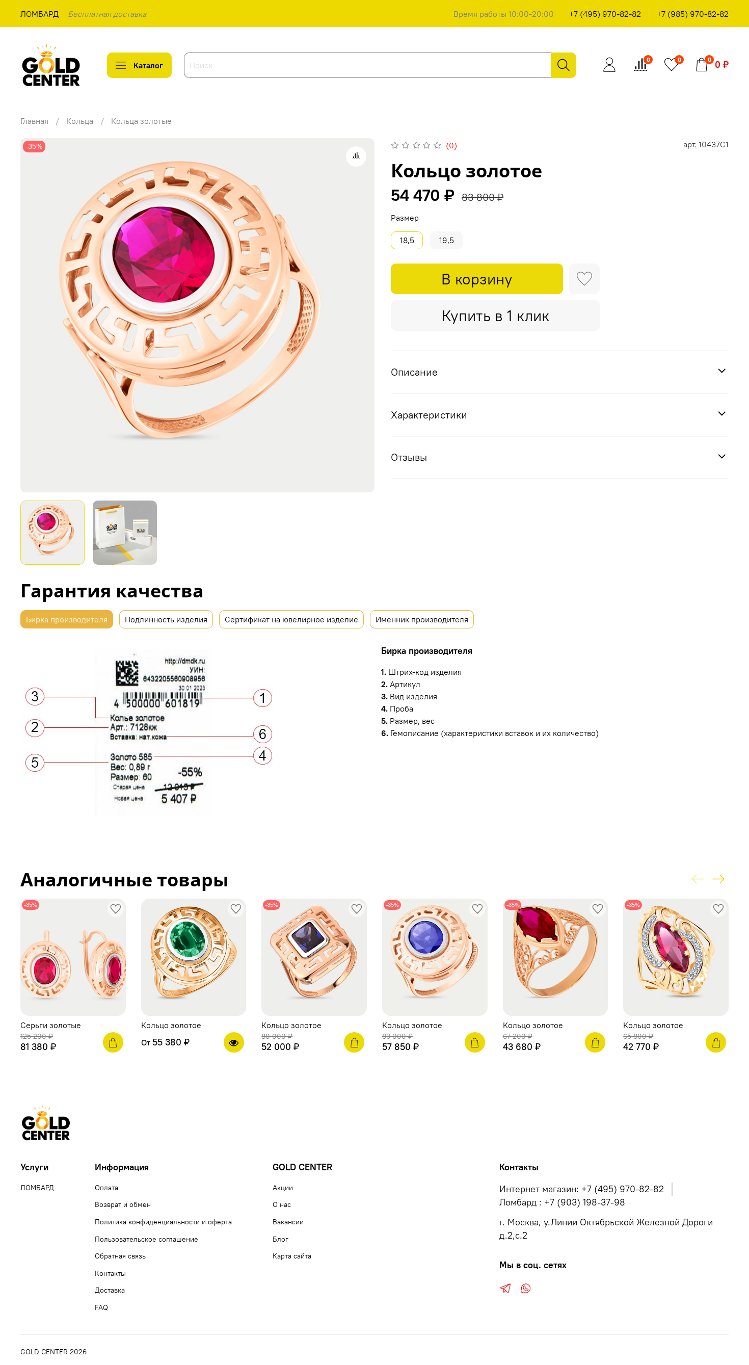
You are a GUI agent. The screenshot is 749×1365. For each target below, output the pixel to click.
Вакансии (288, 1221)
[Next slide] (358, 315)
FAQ (101, 1307)
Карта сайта (292, 1256)
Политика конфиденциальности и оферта (163, 1221)
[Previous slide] (36, 315)
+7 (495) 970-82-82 (605, 14)
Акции (283, 1187)
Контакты (110, 1273)
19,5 (446, 240)
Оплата (106, 1187)
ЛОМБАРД (39, 14)
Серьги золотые (50, 1024)
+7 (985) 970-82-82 (693, 14)
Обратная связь (120, 1256)
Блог (280, 1239)
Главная (34, 121)
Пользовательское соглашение (146, 1239)
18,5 (407, 240)
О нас (282, 1204)
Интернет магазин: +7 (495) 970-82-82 (581, 1189)
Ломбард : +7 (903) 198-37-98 (562, 1202)
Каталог (148, 65)
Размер (405, 218)
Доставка (110, 1290)
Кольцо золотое (171, 1024)
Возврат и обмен (123, 1204)
